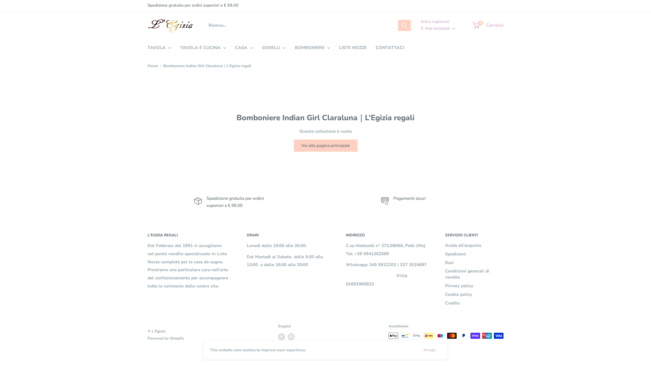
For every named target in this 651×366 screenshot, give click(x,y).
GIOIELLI (271, 48)
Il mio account (436, 28)
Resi (449, 263)
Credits (452, 303)
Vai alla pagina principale (325, 145)
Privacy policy (459, 286)
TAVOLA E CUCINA (200, 48)
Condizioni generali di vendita (467, 274)
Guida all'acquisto (463, 245)
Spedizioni (455, 254)
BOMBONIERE (309, 48)
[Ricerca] (404, 25)
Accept (429, 350)
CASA (241, 48)
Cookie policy (458, 294)
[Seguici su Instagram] (291, 336)
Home (152, 65)
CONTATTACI (390, 48)
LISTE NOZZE (353, 48)
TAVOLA (156, 48)
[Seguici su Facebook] (281, 336)
